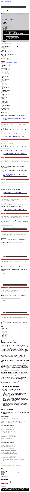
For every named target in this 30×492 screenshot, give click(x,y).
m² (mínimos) (4, 57)
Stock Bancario (6, 26)
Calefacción (6, 68)
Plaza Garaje (6, 90)
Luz (4, 83)
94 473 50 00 (12, 431)
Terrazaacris (5, 99)
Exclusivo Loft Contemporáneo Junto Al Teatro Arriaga (14, 115)
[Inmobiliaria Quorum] (6, 1)
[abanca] (5, 337)
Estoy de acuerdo (19, 490)
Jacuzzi (4, 77)
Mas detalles (3, 128)
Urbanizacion (6, 105)
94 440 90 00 (12, 448)
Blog (4, 41)
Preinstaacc (5, 91)
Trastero (5, 102)
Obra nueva (6, 28)
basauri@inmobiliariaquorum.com (8, 450)
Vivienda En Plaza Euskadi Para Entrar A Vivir (12, 150)
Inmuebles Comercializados (12, 36)
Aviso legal (16, 459)
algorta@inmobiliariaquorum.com (8, 439)
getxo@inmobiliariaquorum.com (8, 457)
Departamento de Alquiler (12, 32)
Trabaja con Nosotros (11, 39)
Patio (4, 86)
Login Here (3, 486)
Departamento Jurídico (11, 31)
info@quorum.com (22, 14)
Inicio (4, 22)
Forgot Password (4, 476)
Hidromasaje (5, 76)
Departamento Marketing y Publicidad (14, 33)
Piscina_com (5, 87)
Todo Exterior (6, 101)
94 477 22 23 (11, 438)
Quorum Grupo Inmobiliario (12, 37)
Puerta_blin (5, 94)
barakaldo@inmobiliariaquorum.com (9, 453)
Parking (4, 84)
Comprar (5, 23)
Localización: (3, 47)
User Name (3, 471)
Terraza (5, 98)
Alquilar (5, 24)
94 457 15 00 (12, 427)
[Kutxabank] (6, 334)
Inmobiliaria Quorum (8, 4)
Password (3, 472)
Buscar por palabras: (5, 59)
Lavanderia (5, 79)
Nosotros (5, 34)
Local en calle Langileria (6, 225)
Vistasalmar (5, 109)
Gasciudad (5, 73)
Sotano (4, 97)
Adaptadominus (6, 64)
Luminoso (5, 82)
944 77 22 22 (13, 456)
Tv (3, 104)
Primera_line (5, 93)
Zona (2, 49)
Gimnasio (5, 75)
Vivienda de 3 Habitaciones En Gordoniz (10, 298)
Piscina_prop (5, 88)
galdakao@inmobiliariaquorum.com (8, 429)
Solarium (5, 95)
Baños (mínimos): (4, 55)
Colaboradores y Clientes (11, 38)
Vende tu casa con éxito (8, 27)
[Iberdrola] (5, 335)
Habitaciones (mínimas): (6, 54)
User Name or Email (5, 482)
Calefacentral (6, 69)
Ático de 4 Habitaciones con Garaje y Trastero (11, 133)
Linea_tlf (5, 80)
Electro (5, 71)
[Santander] (6, 331)
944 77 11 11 (13, 452)
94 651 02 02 (11, 445)
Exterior (5, 72)
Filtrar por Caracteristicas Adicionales (9, 62)
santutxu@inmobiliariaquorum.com (8, 432)
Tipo (2, 50)
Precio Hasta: (3, 51)
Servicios (5, 29)
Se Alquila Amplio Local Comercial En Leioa (11, 242)
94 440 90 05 (12, 435)
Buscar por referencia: (5, 58)
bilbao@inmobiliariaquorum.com (8, 446)
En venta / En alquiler (5, 46)
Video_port (5, 108)
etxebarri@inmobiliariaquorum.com (8, 436)
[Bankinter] (6, 332)
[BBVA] (5, 336)
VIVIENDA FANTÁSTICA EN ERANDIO (11, 206)
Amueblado (6, 65)
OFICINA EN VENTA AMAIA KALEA (10, 189)
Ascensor (5, 66)
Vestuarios (5, 106)
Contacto (4, 19)
